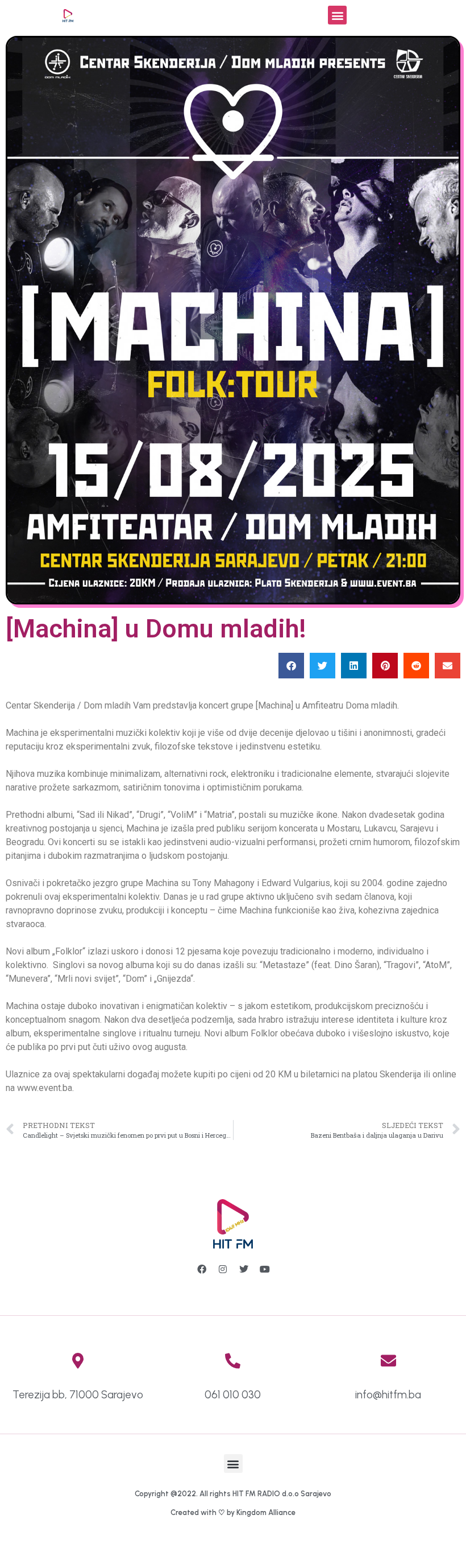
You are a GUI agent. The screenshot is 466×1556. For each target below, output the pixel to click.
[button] (337, 15)
